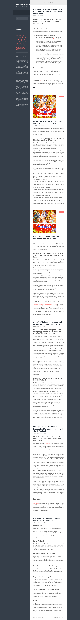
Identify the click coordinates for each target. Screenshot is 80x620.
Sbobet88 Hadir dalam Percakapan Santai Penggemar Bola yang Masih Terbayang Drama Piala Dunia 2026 (21, 40)
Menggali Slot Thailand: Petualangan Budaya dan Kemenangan (47, 519)
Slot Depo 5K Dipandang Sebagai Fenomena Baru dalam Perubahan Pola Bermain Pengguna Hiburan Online (21, 44)
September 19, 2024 (36, 125)
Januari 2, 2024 (36, 522)
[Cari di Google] (34, 87)
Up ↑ (63, 617)
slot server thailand (47, 443)
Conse (41, 15)
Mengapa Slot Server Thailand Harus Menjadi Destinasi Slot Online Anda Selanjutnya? (47, 11)
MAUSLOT (41, 80)
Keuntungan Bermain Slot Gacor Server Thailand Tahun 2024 (46, 237)
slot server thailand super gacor (52, 38)
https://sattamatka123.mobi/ (38, 532)
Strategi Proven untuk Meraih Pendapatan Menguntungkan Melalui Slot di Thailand (48, 429)
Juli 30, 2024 (35, 240)
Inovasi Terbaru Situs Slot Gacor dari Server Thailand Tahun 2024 (47, 122)
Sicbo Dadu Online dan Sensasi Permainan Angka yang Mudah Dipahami (20, 48)
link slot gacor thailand (46, 129)
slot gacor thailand (44, 272)
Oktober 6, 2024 (36, 15)
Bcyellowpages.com (24, 5)
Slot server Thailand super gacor (44, 340)
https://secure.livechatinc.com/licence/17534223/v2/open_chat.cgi (45, 304)
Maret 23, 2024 (36, 326)
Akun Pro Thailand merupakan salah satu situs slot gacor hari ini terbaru (47, 323)
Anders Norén (58, 617)
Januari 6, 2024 (36, 433)
